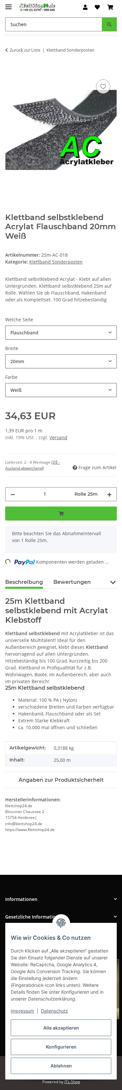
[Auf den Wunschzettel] (103, 86)
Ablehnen (61, 1065)
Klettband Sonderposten (56, 262)
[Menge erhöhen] (109, 494)
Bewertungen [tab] (72, 582)
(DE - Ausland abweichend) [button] (32, 465)
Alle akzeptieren (61, 1028)
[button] (85, 7)
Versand (58, 437)
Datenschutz (54, 1011)
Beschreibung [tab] (24, 582)
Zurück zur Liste (25, 50)
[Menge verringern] (13, 494)
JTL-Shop (72, 1081)
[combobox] (61, 333)
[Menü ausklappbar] (8, 4)
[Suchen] (109, 24)
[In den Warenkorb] (10, 70)
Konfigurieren (61, 1047)
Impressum (22, 1011)
